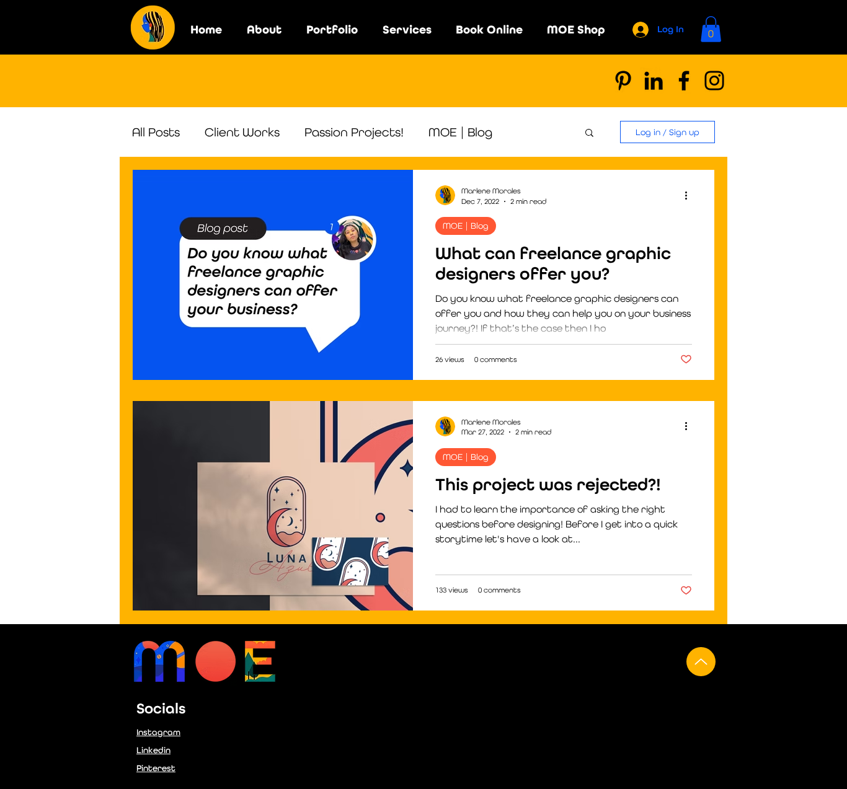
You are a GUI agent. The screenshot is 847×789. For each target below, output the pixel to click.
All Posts (156, 132)
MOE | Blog (460, 132)
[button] (711, 29)
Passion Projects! (354, 132)
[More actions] (690, 195)
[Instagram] (714, 81)
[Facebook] (684, 81)
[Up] (701, 661)
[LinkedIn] (654, 81)
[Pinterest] (623, 81)
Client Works (242, 132)
